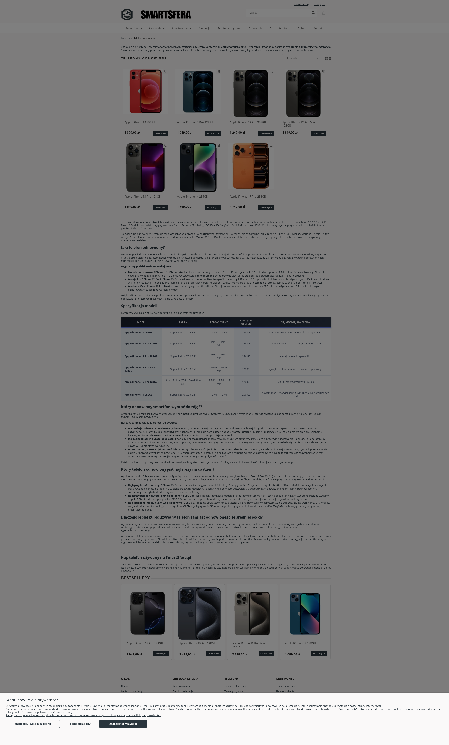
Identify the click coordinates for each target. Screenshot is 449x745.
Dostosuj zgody (80, 723)
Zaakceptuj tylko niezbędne (33, 723)
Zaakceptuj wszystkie (123, 723)
